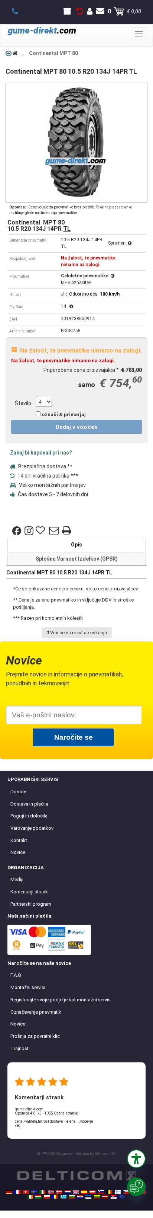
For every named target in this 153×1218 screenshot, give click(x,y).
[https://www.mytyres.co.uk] (76, 1192)
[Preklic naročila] (79, 11)
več (17, 1125)
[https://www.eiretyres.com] (30, 1197)
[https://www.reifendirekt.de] (9, 1192)
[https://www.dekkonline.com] (51, 1192)
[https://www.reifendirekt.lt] (97, 1197)
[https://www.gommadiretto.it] (42, 1192)
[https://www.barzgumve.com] (72, 1197)
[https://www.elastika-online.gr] (63, 1197)
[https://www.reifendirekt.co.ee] (88, 1197)
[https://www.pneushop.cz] (126, 1192)
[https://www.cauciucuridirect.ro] (55, 1197)
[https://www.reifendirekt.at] (92, 1192)
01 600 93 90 (19, 11)
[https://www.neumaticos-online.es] (84, 1192)
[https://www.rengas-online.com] (118, 1192)
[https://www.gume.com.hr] (80, 1197)
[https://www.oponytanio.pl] (47, 1197)
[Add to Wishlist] (41, 530)
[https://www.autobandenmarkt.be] (109, 1192)
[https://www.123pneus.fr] (17, 1192)
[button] (136, 1159)
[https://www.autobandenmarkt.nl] (68, 1192)
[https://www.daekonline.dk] (59, 1192)
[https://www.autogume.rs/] (114, 1197)
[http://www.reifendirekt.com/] (122, 1197)
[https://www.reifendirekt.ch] (26, 1192)
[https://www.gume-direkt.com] (101, 1192)
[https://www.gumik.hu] (38, 1197)
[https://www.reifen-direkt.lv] (105, 1197)
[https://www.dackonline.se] (34, 1192)
